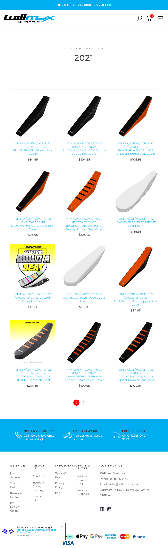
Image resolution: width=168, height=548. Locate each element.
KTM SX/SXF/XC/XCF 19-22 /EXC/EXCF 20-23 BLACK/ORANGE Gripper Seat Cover (32, 224)
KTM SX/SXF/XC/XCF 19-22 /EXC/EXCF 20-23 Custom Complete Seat (33, 297)
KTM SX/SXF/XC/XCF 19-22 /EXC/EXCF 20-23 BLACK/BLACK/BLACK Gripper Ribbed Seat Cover (84, 148)
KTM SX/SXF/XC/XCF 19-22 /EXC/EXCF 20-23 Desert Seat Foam (84, 297)
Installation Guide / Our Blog (39, 486)
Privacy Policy (60, 485)
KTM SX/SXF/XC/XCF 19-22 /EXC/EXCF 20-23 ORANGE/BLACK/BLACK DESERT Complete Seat (33, 375)
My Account (15, 475)
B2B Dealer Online (14, 507)
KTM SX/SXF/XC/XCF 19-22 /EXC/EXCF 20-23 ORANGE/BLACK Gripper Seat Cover (135, 299)
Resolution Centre (16, 495)
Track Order (14, 485)
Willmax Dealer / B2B (82, 480)
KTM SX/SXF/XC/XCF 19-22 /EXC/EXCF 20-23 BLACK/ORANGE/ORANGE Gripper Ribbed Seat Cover (84, 224)
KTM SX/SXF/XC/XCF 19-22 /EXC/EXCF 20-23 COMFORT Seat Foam (136, 222)
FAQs (58, 493)
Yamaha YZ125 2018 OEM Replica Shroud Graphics (36, 531)
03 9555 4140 (119, 479)
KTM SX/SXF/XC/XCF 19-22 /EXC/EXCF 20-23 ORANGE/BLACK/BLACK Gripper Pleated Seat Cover (84, 375)
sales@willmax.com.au (124, 484)
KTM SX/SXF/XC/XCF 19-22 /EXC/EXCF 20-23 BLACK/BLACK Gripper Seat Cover (33, 148)
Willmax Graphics (83, 491)
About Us (38, 476)
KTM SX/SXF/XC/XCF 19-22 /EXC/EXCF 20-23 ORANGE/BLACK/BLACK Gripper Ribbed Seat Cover (135, 375)
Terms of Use (60, 475)
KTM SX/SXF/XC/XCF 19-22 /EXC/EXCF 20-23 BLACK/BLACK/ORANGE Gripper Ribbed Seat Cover (135, 148)
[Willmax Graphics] (30, 18)
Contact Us (37, 498)
